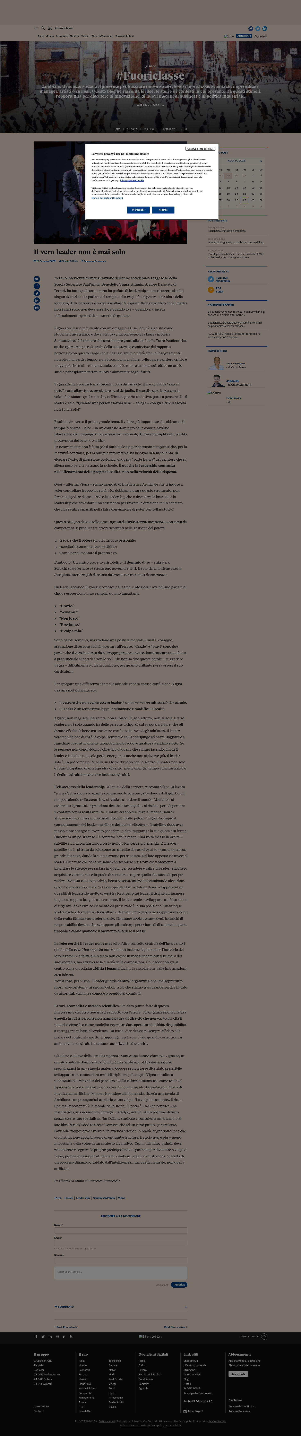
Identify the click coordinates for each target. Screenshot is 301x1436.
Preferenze (138, 210)
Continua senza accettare (200, 149)
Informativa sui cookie (132, 180)
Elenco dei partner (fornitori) (107, 198)
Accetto (163, 210)
